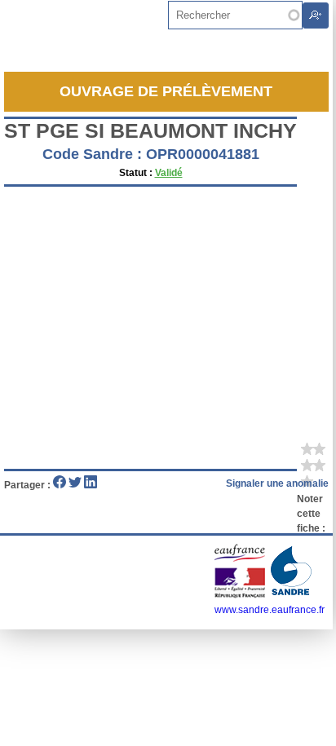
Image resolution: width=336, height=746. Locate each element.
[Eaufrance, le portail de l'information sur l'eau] (240, 595)
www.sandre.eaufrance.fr (269, 610)
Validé (169, 173)
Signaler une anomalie (277, 483)
